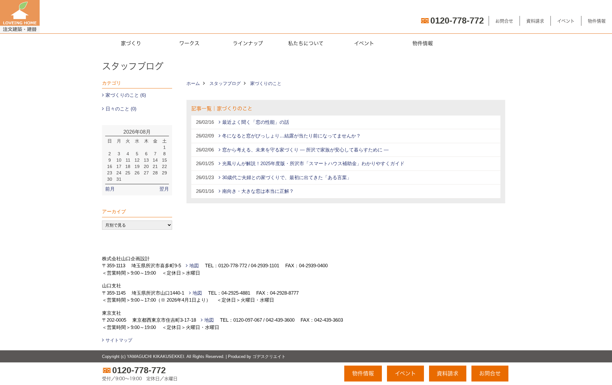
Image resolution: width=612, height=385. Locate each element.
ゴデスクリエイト (269, 356)
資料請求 (535, 21)
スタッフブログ (225, 83)
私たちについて (306, 43)
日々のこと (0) (121, 108)
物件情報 (597, 21)
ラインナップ (248, 43)
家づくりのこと (265, 83)
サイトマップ (119, 340)
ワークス (189, 43)
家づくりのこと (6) (126, 95)
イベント (566, 21)
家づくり (131, 43)
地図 (194, 265)
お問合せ (504, 21)
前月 (110, 189)
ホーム (193, 83)
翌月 (164, 189)
